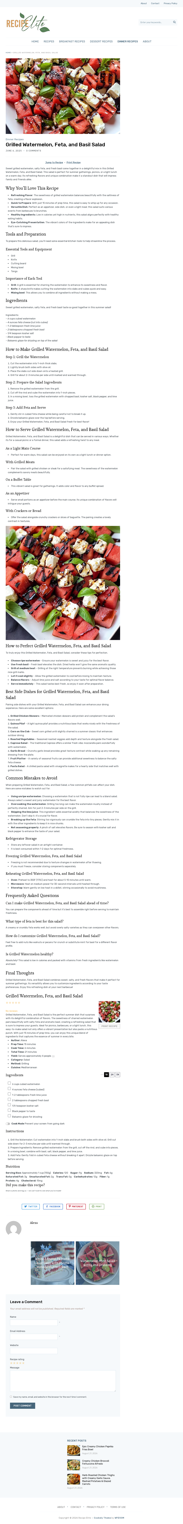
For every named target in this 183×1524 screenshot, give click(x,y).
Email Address (17, 1331)
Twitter (32, 1206)
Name (13, 1317)
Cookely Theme (102, 1518)
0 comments (33, 151)
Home (35, 41)
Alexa (34, 1223)
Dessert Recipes (101, 41)
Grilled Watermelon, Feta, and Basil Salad (55, 144)
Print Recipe (74, 162)
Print (99, 1206)
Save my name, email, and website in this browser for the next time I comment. (50, 1397)
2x (112, 1074)
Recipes (49, 41)
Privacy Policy (170, 3)
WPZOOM (119, 1518)
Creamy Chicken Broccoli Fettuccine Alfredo (95, 1462)
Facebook (55, 1206)
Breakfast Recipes (72, 41)
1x (106, 1074)
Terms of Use (118, 1507)
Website (14, 1345)
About (144, 3)
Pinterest (77, 1206)
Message (14, 1367)
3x (117, 1074)
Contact (155, 3)
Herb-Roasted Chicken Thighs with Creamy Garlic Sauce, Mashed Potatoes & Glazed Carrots (98, 1479)
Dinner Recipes (128, 41)
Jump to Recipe (54, 162)
